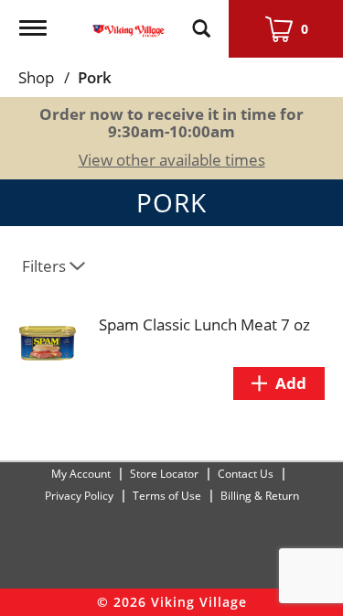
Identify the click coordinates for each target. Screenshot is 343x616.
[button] (279, 383)
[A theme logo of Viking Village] (128, 19)
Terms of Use (167, 495)
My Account (81, 473)
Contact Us (245, 473)
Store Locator (164, 473)
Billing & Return (259, 495)
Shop (36, 77)
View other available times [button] (172, 159)
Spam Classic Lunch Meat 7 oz (204, 324)
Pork (95, 77)
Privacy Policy (79, 495)
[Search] (201, 20)
